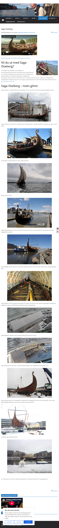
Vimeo (28, 58)
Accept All (28, 522)
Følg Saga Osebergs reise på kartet (26, 32)
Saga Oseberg (43, 18)
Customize (9, 522)
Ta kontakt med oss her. (8, 81)
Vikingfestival (21, 21)
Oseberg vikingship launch (7, 58)
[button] (12, 18)
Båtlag (17, 18)
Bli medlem (52, 18)
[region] (19, 516)
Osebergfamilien (10, 21)
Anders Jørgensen (21, 58)
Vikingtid (25, 18)
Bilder (33, 18)
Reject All (19, 522)
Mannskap (8, 18)
